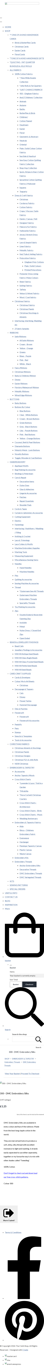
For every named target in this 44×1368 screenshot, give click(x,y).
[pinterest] (24, 1340)
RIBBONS (14, 332)
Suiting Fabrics (26, 285)
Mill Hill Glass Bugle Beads (26, 658)
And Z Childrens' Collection (31, 97)
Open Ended (25, 638)
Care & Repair (20, 477)
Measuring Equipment (24, 556)
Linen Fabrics (25, 246)
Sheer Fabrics (25, 281)
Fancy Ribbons (21, 368)
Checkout (29, 984)
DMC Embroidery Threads (31, 873)
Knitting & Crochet (22, 536)
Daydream (24, 125)
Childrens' (24, 117)
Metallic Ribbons (22, 391)
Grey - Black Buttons (28, 426)
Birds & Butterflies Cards (25, 42)
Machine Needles (27, 571)
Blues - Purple (25, 356)
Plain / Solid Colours (32, 266)
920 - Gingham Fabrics (29, 93)
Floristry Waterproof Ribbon (27, 387)
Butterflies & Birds (27, 113)
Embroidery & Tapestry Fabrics (28, 822)
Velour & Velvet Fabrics (29, 293)
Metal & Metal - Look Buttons (27, 450)
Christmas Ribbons (23, 372)
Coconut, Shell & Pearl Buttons (27, 442)
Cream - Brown (26, 344)
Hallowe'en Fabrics (28, 230)
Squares (23, 187)
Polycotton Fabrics (28, 258)
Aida (21, 826)
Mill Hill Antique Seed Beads (26, 654)
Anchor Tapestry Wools (24, 775)
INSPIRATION (11, 905)
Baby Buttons (20, 403)
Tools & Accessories (23, 740)
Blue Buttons (25, 411)
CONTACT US (11, 897)
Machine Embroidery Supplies (27, 548)
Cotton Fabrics (26, 207)
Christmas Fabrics (22, 301)
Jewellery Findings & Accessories (28, 650)
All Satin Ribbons (27, 340)
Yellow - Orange (26, 348)
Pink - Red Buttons (27, 434)
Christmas (24, 199)
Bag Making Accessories (25, 470)
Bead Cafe (19, 646)
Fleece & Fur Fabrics (28, 227)
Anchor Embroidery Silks (30, 865)
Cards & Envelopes (22, 677)
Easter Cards (20, 50)
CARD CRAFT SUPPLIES (20, 673)
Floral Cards (20, 54)
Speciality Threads (27, 603)
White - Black (25, 364)
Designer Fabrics (27, 223)
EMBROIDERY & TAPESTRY (22, 767)
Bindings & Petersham (24, 473)
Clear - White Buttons (29, 415)
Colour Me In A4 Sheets (24, 681)
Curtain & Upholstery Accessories (29, 513)
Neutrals (23, 140)
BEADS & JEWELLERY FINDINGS (24, 642)
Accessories (20, 771)
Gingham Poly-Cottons (34, 262)
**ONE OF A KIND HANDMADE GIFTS (27, 58)
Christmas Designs (22, 756)
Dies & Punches (21, 709)
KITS (12, 881)
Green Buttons (26, 423)
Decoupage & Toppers (24, 689)
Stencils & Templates (23, 736)
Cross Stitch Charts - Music (31, 814)
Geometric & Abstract (29, 136)
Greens (23, 352)
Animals (23, 101)
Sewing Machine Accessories (27, 583)
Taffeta (23, 289)
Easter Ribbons (21, 383)
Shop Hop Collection (28, 168)
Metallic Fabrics (26, 250)
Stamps (18, 732)
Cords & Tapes (21, 509)
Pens (17, 728)
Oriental (23, 144)
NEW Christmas (21, 763)
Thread (18, 587)
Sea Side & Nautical (28, 156)
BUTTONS (14, 399)
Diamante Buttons (22, 446)
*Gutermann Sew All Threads (32, 591)
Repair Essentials (27, 501)
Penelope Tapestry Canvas (31, 846)
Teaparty (23, 191)
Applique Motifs (21, 466)
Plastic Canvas (26, 850)
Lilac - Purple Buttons (29, 430)
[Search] (38, 1039)
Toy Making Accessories (25, 607)
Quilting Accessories (23, 579)
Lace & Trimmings (22, 540)
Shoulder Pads (25, 505)
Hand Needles (26, 567)
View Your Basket (12, 1073)
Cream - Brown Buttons (29, 419)
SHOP (7, 31)
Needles (18, 564)
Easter (22, 129)
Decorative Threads (28, 869)
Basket (16, 984)
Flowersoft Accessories (29, 720)
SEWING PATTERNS (19, 885)
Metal (22, 626)
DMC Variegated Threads (30, 877)
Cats (21, 693)
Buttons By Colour (22, 407)
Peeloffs (18, 724)
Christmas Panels (27, 309)
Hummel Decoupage (28, 705)
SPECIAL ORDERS (17, 889)
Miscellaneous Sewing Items (26, 560)
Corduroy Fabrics (27, 203)
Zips (16, 611)
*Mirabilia (24, 791)
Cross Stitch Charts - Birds (31, 810)
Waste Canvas (25, 854)
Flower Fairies (25, 701)
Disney (17, 379)
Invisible (23, 622)
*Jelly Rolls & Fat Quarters (31, 85)
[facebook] (24, 1298)
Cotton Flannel (26, 121)
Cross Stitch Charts (23, 779)
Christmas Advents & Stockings (28, 748)
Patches (23, 497)
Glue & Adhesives (27, 489)
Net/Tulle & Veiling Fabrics (31, 254)
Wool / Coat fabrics (28, 297)
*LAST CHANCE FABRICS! (31, 89)
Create (25, 1350)
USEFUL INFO (11, 893)
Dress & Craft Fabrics (24, 195)
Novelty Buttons (22, 454)
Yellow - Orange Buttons (30, 438)
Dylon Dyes (24, 485)
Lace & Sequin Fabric (28, 242)
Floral (22, 133)
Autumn (23, 105)
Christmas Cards (22, 46)
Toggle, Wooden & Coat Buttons (28, 458)
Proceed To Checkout (30, 1073)
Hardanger (24, 842)
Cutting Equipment (22, 517)
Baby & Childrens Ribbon (25, 375)
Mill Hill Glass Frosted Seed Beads (29, 662)
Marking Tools (21, 552)
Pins (16, 575)
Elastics (18, 520)
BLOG (7, 901)
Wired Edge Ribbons (23, 395)
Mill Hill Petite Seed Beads (26, 665)
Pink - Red (24, 360)
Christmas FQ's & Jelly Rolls (26, 760)
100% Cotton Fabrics (24, 74)
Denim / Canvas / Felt (28, 219)
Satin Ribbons (20, 336)
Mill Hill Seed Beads (23, 669)
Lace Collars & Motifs (24, 544)
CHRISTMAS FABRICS (19, 744)
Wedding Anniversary (29, 818)
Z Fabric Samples (22, 328)
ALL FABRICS (15, 70)
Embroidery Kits (21, 857)
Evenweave (24, 838)
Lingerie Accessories (28, 493)
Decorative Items (27, 481)
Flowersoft (19, 712)
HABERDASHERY (17, 462)
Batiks (22, 109)
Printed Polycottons (32, 270)
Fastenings (19, 524)
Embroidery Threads (23, 861)
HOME (8, 27)
